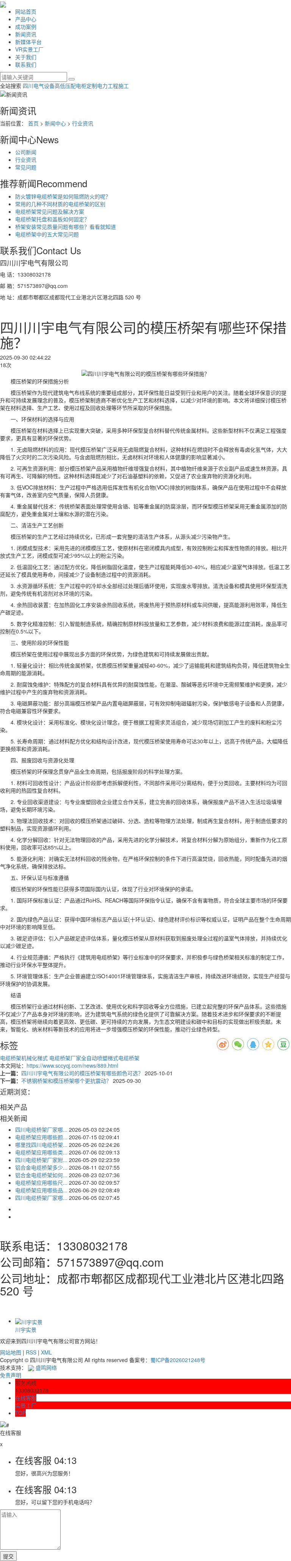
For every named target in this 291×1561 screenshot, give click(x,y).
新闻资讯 (25, 34)
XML (46, 1352)
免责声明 (10, 1375)
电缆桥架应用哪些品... (41, 1190)
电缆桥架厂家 (65, 1058)
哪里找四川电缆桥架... (41, 1144)
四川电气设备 (39, 85)
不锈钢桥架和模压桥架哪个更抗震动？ (67, 1080)
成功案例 (25, 26)
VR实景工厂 (29, 49)
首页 (33, 123)
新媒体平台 (28, 41)
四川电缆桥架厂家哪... (41, 1129)
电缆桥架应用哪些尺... (41, 1182)
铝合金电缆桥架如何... (41, 1175)
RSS (31, 1352)
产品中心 (25, 19)
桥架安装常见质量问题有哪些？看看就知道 (65, 226)
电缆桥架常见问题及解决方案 (49, 211)
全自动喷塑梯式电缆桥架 (110, 1058)
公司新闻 (25, 152)
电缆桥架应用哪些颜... (41, 1137)
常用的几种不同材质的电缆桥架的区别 (60, 204)
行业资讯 (82, 123)
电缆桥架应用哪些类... (41, 1152)
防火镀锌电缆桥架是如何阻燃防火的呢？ (63, 196)
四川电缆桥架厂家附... (41, 1160)
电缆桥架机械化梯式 (24, 1058)
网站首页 (25, 11)
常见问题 (25, 167)
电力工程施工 (113, 85)
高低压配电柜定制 (76, 85)
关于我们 (25, 57)
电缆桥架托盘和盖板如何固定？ (52, 219)
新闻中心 (55, 123)
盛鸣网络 (45, 1367)
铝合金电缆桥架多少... (41, 1167)
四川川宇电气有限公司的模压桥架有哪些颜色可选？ (83, 1073)
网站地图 (10, 1352)
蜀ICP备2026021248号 (177, 1360)
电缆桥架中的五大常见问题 (47, 234)
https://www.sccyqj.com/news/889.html (72, 1065)
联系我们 (25, 64)
